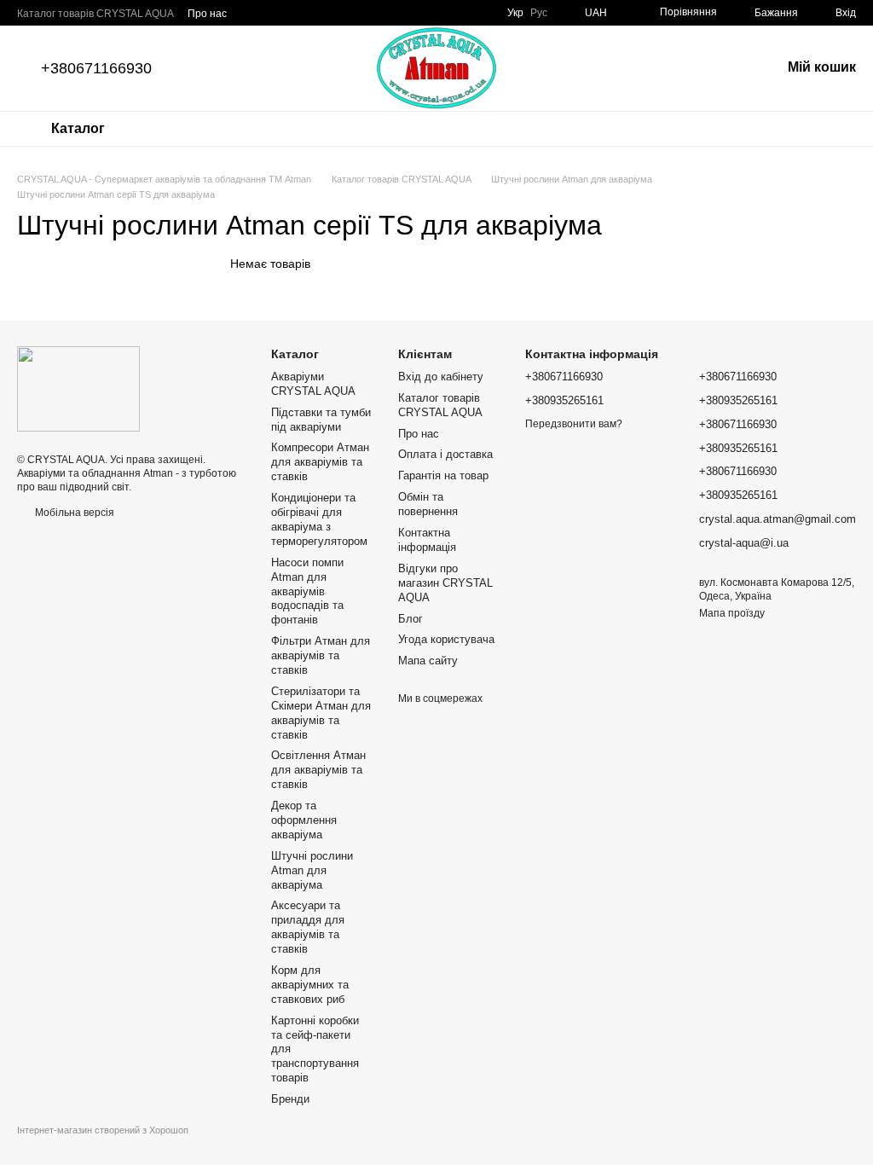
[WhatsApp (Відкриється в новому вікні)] (377, 13)
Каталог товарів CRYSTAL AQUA (95, 14)
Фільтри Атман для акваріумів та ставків (320, 655)
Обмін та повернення (428, 504)
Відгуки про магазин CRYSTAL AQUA (445, 583)
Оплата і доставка (445, 454)
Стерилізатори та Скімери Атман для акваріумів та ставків (321, 713)
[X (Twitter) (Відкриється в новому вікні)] (480, 13)
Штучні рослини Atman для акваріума (312, 870)
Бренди (290, 1099)
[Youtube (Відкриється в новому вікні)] (439, 13)
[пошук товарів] (169, 128)
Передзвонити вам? (573, 424)
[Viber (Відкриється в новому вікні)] (337, 13)
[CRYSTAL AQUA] (78, 388)
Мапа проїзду (732, 613)
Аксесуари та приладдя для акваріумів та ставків (307, 927)
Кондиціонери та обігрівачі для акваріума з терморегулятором (319, 519)
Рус (538, 13)
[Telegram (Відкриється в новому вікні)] (357, 13)
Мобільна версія (73, 513)
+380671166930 (96, 68)
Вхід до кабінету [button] (440, 376)
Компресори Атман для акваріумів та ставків (320, 462)
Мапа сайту (428, 660)
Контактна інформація (427, 540)
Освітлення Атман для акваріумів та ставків (318, 770)
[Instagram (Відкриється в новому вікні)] (398, 13)
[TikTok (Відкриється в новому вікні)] (459, 13)
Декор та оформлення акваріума (304, 820)
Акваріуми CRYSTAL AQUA (313, 383)
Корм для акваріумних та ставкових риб (310, 985)
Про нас (207, 14)
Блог (410, 618)
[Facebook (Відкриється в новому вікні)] (418, 13)
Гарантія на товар (443, 475)
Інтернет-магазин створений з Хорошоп (102, 1130)
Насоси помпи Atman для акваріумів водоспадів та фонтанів (307, 591)
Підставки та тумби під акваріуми (321, 419)
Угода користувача (446, 639)
